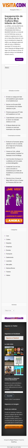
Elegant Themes (14, 440)
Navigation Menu (15, 9)
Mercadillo (9, 264)
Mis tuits (7, 329)
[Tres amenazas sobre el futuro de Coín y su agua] (18, 370)
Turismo (8, 271)
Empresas (9, 246)
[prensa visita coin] (14, 428)
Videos (8, 275)
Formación (9, 253)
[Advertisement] (14, 78)
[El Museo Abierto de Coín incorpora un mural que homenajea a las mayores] (9, 370)
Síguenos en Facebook (12, 334)
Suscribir (9, 396)
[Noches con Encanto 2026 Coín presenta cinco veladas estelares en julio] (18, 351)
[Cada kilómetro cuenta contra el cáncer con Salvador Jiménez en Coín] (18, 361)
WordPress (14, 442)
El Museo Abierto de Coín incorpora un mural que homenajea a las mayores (13, 127)
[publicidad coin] (14, 223)
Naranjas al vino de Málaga (13, 155)
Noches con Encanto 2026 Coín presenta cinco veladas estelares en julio (14, 106)
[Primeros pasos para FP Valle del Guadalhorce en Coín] (9, 361)
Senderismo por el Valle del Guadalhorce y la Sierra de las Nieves (14, 172)
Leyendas (9, 261)
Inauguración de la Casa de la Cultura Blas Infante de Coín (14, 19)
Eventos (8, 250)
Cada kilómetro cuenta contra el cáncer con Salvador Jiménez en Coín (14, 119)
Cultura (8, 239)
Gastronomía (9, 257)
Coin (7, 236)
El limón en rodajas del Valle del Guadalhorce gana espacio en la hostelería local (14, 99)
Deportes (8, 243)
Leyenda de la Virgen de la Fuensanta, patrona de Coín (14, 145)
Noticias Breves (10, 268)
